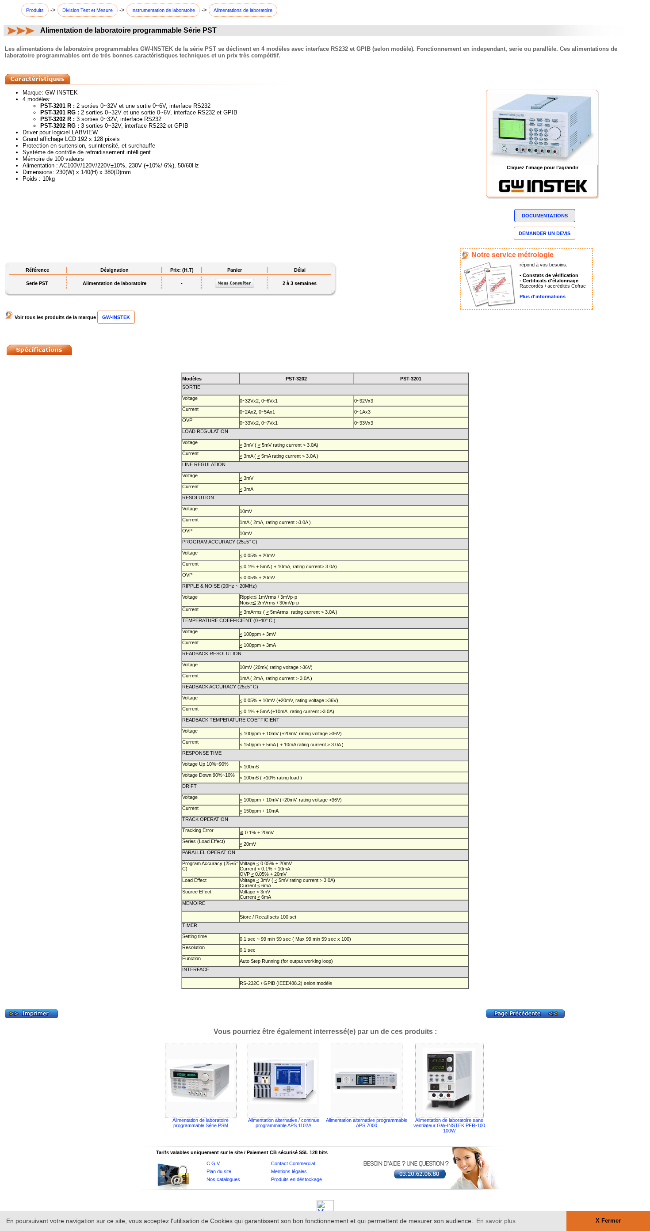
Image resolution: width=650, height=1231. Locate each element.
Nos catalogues (223, 1179)
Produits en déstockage (296, 1179)
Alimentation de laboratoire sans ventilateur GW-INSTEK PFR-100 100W (449, 1125)
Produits (35, 10)
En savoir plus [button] (496, 1220)
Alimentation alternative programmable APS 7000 (366, 1122)
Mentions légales (289, 1171)
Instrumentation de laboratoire (163, 10)
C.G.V (213, 1163)
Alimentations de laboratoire (243, 10)
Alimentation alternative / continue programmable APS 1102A (283, 1122)
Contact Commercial (293, 1163)
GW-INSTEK (116, 317)
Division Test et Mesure (87, 10)
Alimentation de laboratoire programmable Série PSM (200, 1122)
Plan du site (218, 1171)
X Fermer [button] (608, 1221)
